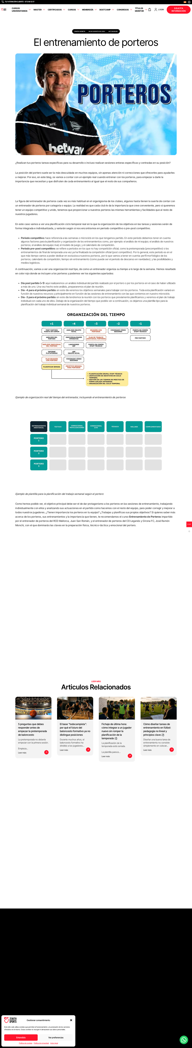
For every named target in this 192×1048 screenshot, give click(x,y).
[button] (71, 1020)
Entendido (21, 1037)
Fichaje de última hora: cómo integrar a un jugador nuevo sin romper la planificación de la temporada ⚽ (117, 731)
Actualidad (113, 31)
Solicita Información (179, 9)
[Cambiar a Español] (185, 2)
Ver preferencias (55, 1037)
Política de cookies (25, 1043)
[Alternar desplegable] (29, 9)
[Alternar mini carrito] (149, 9)
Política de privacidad (41, 1043)
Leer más (22, 752)
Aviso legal (54, 1043)
